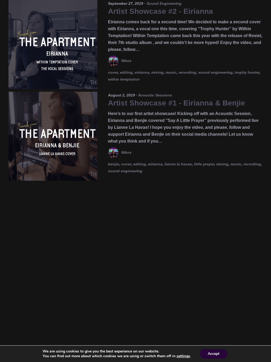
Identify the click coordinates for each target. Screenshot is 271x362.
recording (187, 72)
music (171, 72)
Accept (213, 353)
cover (113, 72)
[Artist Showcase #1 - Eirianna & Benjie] (52, 136)
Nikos (126, 61)
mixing (157, 72)
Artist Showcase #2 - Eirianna (160, 11)
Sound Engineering (164, 3)
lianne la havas (178, 164)
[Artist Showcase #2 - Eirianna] (52, 44)
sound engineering (215, 72)
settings (183, 356)
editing (126, 72)
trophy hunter (247, 72)
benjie (113, 164)
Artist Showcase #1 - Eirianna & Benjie (176, 103)
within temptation (124, 79)
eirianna (142, 72)
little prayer (204, 164)
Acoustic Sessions (155, 95)
